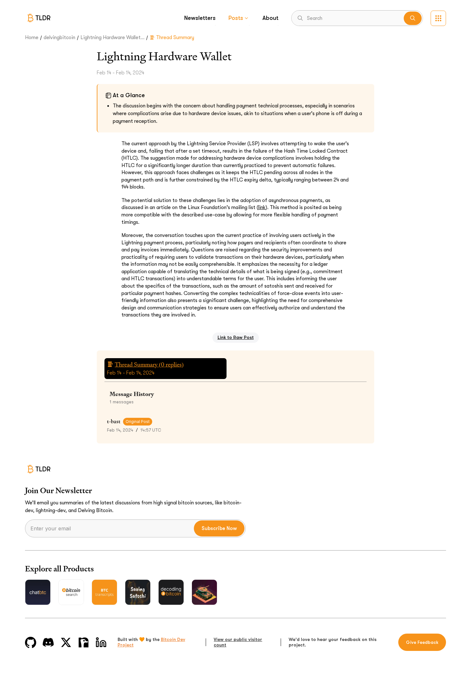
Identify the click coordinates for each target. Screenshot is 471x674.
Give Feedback (422, 642)
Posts (235, 18)
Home (31, 37)
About (270, 18)
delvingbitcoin (59, 37)
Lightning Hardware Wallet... (112, 37)
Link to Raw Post (236, 337)
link (262, 207)
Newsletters (200, 18)
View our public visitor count (238, 642)
